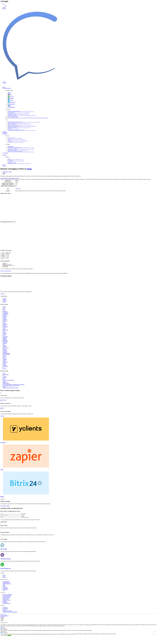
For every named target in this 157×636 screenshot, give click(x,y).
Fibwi (4, 322)
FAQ (16, 139)
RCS (10, 106)
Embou (4, 317)
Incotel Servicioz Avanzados (8, 380)
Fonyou (4, 323)
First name (24, 513)
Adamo (4, 306)
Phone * (23, 514)
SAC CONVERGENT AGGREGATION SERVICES (13, 384)
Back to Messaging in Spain (6, 178)
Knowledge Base (15, 137)
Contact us (2, 293)
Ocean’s (4, 346)
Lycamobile (5, 336)
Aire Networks (6, 374)
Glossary (18, 140)
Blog (4, 164)
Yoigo (4, 301)
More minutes (5, 341)
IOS (4, 379)
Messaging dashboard (21, 111)
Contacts (12, 161)
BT (3, 310)
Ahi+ (4, 307)
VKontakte (11, 98)
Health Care (5, 602)
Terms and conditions (4, 615)
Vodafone (5, 300)
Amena (4, 308)
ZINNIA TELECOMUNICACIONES (10, 387)
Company (5, 155)
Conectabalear (5, 313)
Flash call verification (19, 123)
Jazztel (4, 327)
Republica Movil (6, 353)
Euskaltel (5, 318)
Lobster (4, 334)
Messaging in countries (19, 127)
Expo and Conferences (7, 594)
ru (5, 5)
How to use (15, 141)
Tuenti (4, 360)
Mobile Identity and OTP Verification (24, 121)
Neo (4, 344)
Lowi (4, 335)
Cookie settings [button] (4, 635)
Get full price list (7, 270)
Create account (3, 399)
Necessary (4, 628)
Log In (4, 7)
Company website (25, 517)
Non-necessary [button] (3, 631)
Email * (23, 516)
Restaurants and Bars (7, 595)
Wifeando (5, 365)
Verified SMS (12, 104)
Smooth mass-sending (22, 115)
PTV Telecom (5, 347)
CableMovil (5, 312)
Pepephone (5, 349)
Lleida (4, 381)
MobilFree (5, 339)
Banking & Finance (7, 600)
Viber (10, 94)
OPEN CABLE (6, 383)
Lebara (4, 332)
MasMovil (5, 337)
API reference (10, 146)
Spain (29, 169)
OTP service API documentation (21, 147)
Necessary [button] (2, 626)
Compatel (5, 376)
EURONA (5, 316)
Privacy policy (3, 614)
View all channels (11, 107)
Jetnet (4, 328)
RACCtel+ (5, 350)
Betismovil (5, 311)
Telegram (11, 100)
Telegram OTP (12, 102)
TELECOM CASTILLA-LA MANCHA (11, 385)
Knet (4, 331)
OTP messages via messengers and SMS (22, 130)
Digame (4, 315)
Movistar (4, 298)
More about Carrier (15, 178)
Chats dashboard (19, 112)
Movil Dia (5, 342)
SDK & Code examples (21, 148)
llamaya (4, 368)
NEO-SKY (5, 382)
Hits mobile (5, 324)
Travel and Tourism (6, 596)
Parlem (4, 348)
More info (2, 407)
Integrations (5, 132)
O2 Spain (5, 345)
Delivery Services (6, 597)
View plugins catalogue (5, 505)
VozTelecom (5, 362)
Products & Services (7, 88)
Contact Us (2, 616)
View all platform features (13, 116)
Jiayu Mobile (5, 329)
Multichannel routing (18, 113)
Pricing (4, 131)
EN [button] (3, 4)
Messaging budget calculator (22, 126)
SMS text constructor (20, 124)
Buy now (2, 270)
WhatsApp (11, 96)
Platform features (6, 581)
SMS (10, 93)
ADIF (4, 373)
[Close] (0, 85)
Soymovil (5, 356)
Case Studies (5, 152)
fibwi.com (18, 188)
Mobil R (4, 338)
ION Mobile (5, 326)
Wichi (4, 364)
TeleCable (5, 358)
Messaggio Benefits (19, 163)
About (15, 159)
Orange (4, 299)
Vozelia (4, 363)
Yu (3, 367)
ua (5, 6)
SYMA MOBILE (6, 354)
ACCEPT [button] (9, 635)
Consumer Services (6, 603)
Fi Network (5, 320)
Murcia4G (5, 343)
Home (4, 87)
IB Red (4, 325)
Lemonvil (5, 333)
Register (4, 8)
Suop (4, 357)
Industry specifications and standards (21, 151)
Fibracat (4, 321)
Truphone (5, 359)
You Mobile (5, 366)
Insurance (5, 601)
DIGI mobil (5, 314)
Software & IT (6, 598)
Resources (5, 133)
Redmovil (5, 352)
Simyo (4, 355)
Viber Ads (13, 128)
